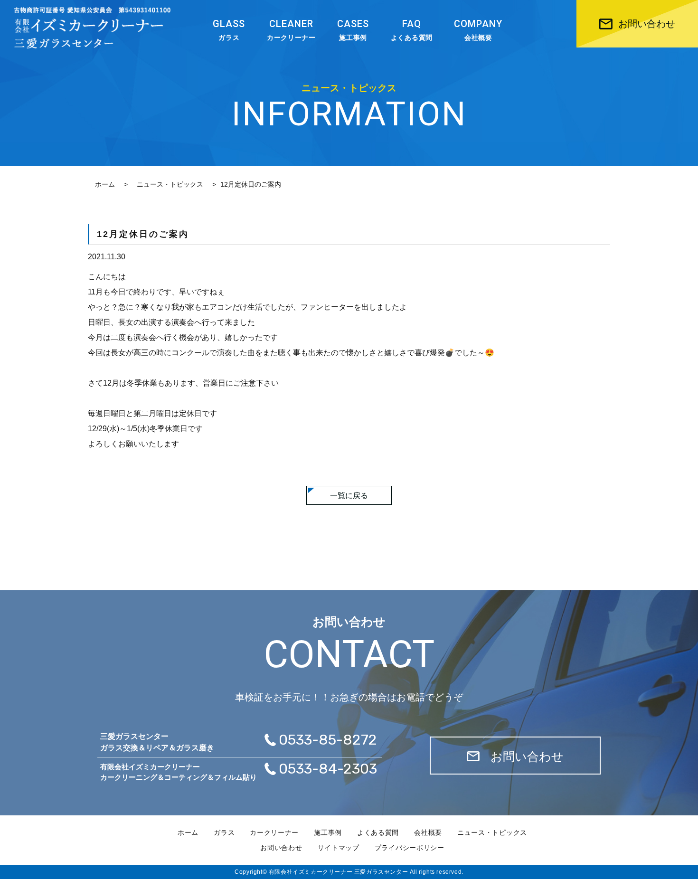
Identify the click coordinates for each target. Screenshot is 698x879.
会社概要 (478, 29)
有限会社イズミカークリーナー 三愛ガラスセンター (338, 872)
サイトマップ (338, 847)
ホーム (105, 184)
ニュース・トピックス (170, 184)
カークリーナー (291, 29)
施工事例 (353, 29)
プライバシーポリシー (409, 847)
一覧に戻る (349, 495)
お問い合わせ (281, 847)
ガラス (229, 29)
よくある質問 (412, 29)
